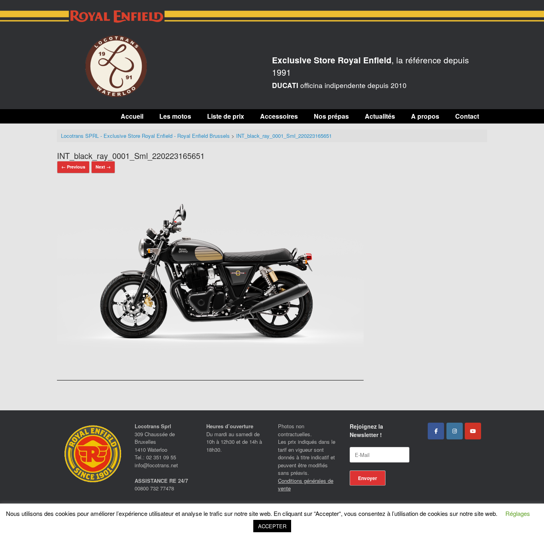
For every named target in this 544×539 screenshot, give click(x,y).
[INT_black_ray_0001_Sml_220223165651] (210, 359)
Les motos (175, 116)
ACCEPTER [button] (272, 526)
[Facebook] (436, 431)
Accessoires (279, 116)
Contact (467, 116)
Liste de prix (225, 116)
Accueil (132, 116)
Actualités (380, 116)
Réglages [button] (517, 513)
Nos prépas (331, 116)
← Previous (73, 167)
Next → (103, 167)
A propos (425, 116)
